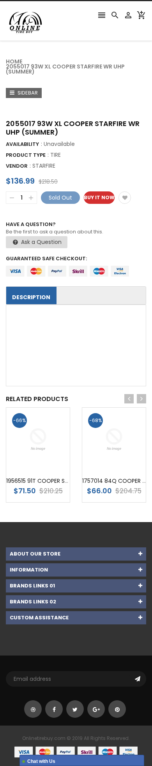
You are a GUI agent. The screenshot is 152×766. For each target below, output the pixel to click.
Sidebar (27, 92)
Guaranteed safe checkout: (46, 258)
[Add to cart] (50, 464)
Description (31, 297)
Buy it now (99, 197)
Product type (26, 155)
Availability (22, 144)
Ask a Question (40, 242)
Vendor (17, 166)
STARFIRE (43, 166)
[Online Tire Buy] (76, 751)
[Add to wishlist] (124, 197)
